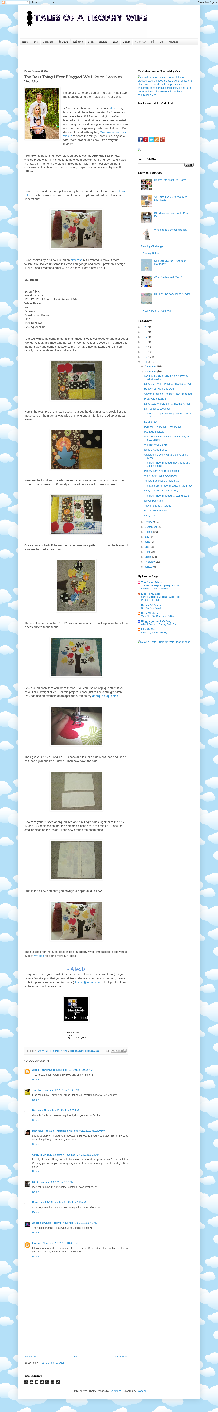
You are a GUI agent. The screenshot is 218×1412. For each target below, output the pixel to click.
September (151, 527)
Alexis (113, 108)
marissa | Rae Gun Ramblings (50, 1130)
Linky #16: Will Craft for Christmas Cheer (167, 403)
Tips (115, 41)
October (149, 522)
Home (25, 41)
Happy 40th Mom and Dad (159, 388)
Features (173, 41)
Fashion (103, 41)
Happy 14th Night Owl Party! (170, 180)
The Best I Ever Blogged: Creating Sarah (167, 495)
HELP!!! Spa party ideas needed (172, 294)
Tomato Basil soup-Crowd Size (161, 480)
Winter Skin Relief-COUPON (160, 475)
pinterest (76, 260)
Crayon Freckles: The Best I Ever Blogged (168, 393)
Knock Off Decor (151, 605)
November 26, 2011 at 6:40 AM (80, 1222)
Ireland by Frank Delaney (154, 632)
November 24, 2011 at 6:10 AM (68, 1202)
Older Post (121, 1356)
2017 (145, 337)
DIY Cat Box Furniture (152, 608)
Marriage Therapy (154, 431)
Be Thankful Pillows (155, 510)
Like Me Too (148, 629)
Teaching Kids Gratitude (157, 505)
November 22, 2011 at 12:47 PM (61, 1090)
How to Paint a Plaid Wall (157, 310)
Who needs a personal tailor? (170, 229)
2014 (145, 347)
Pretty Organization (155, 398)
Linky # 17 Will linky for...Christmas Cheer (167, 383)
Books (126, 41)
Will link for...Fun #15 (156, 444)
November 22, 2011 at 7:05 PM (61, 1110)
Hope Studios (149, 613)
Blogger (141, 1391)
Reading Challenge (152, 246)
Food (90, 41)
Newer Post (31, 1356)
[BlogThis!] (115, 1051)
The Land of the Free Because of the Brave (168, 485)
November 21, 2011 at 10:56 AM (74, 1070)
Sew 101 (63, 41)
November (151, 371)
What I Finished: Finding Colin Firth (159, 624)
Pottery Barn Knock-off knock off (162, 470)
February (150, 561)
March (148, 556)
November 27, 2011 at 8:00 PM (60, 1243)
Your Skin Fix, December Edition (158, 616)
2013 (145, 352)
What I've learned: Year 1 (168, 277)
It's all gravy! (151, 421)
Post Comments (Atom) (53, 1362)
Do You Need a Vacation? (158, 408)
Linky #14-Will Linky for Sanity (161, 490)
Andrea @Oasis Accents (47, 1222)
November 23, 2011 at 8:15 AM (81, 1154)
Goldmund (115, 1391)
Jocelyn (37, 1090)
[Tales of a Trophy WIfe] (76, 1021)
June (148, 541)
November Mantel (154, 500)
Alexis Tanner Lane (43, 1070)
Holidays (78, 41)
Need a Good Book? (155, 449)
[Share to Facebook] (122, 1051)
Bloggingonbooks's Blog (156, 621)
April (147, 551)
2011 (145, 362)
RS (152, 41)
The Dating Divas (151, 582)
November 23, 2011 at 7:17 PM (56, 1182)
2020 (145, 327)
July (147, 536)
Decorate (48, 41)
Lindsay (37, 1243)
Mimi (35, 1182)
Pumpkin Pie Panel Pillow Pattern (163, 426)
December (151, 366)
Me (36, 41)
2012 (145, 357)
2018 (145, 332)
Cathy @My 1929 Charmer (48, 1154)
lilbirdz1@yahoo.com (87, 982)
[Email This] (112, 1051)
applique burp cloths (105, 696)
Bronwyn (37, 1110)
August (149, 531)
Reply (35, 1079)
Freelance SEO (41, 1202)
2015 (145, 342)
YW (161, 41)
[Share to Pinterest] (125, 1051)
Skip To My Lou (150, 594)
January (149, 566)
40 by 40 (140, 41)
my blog (39, 955)
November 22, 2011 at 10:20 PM (87, 1130)
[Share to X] (118, 1051)
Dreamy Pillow (151, 253)
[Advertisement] (82, 57)
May (147, 547)
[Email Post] (107, 1050)
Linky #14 (149, 515)
